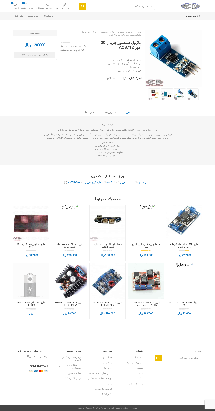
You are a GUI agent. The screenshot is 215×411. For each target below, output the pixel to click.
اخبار (141, 373)
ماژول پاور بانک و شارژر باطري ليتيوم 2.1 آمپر (107, 245)
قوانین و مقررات (73, 373)
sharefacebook (119, 78)
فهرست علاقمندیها (103, 389)
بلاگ (141, 378)
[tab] (127, 112)
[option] (192, 94)
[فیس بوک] (40, 357)
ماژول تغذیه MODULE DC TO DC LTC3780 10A (107, 303)
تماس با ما (90, 112)
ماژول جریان (144, 182)
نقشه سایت (137, 357)
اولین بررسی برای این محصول (73, 45)
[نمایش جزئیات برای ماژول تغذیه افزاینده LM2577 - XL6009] (31, 281)
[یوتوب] (34, 357)
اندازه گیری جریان (93, 182)
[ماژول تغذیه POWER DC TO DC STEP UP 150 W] (69, 281)
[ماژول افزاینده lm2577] (184, 223)
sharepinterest (114, 78)
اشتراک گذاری (135, 78)
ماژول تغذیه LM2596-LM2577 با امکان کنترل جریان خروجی (145, 303)
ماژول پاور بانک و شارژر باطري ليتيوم (145, 245)
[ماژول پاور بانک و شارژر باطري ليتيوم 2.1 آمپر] (107, 223)
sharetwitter (124, 78)
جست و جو (82, 6)
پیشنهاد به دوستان (109, 78)
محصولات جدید (136, 383)
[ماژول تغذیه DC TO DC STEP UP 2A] (184, 281)
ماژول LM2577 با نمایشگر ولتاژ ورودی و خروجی (184, 245)
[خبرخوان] (29, 357)
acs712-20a (74, 182)
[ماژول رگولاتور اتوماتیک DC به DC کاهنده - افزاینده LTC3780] (107, 281)
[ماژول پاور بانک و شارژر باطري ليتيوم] (146, 223)
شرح (127, 112)
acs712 (111, 182)
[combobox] (120, 6)
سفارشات (107, 362)
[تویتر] (45, 357)
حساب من (65, 8)
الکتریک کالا (107, 394)
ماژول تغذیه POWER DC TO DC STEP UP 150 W (69, 303)
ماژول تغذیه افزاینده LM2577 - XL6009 (31, 303)
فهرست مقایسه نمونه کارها (47, 8)
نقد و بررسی (110, 112)
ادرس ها (108, 368)
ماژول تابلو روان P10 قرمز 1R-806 (31, 245)
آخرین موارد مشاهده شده (100, 373)
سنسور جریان (126, 182)
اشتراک (158, 358)
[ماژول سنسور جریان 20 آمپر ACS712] (193, 94)
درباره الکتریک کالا (72, 378)
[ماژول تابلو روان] (31, 223)
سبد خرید (107, 383)
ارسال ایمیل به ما (135, 362)
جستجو (140, 368)
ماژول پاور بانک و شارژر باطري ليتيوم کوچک (69, 245)
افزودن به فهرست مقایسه (70, 50)
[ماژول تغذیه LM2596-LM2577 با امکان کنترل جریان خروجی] (146, 281)
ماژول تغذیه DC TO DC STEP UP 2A (184, 303)
